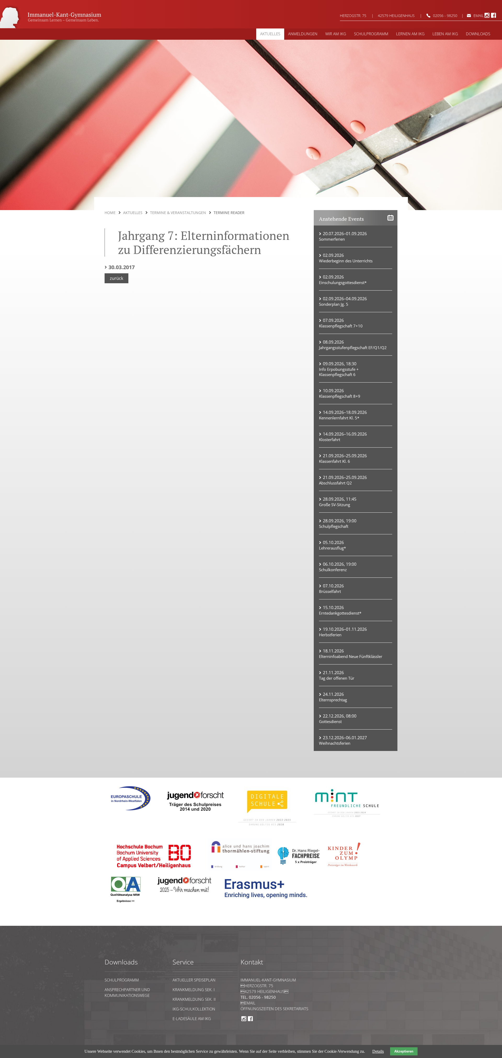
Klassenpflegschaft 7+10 (341, 325)
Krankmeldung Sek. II (194, 999)
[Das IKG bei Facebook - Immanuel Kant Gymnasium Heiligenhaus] (493, 17)
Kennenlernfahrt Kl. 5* (339, 417)
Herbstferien (330, 634)
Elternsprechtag (333, 699)
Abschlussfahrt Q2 (335, 482)
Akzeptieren (403, 1051)
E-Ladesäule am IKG (192, 1018)
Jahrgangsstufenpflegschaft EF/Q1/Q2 (353, 347)
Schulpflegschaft (333, 526)
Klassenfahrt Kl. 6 (334, 461)
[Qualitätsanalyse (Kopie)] (268, 902)
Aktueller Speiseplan (194, 979)
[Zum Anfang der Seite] (120, 923)
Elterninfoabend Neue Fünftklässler (350, 656)
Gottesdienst (330, 721)
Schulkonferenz (333, 569)
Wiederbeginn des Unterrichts (346, 260)
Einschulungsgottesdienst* (343, 282)
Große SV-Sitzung (334, 504)
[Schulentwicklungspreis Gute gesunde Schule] (347, 820)
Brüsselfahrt (330, 591)
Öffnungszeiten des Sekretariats (274, 1008)
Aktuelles (132, 212)
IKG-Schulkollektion (194, 1008)
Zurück (116, 278)
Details (378, 1051)
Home (110, 212)
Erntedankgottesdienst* (340, 613)
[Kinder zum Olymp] (346, 870)
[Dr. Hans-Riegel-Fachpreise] (299, 864)
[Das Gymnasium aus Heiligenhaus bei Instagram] (487, 17)
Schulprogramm (122, 979)
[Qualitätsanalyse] (131, 812)
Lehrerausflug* (332, 548)
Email (479, 15)
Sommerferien (332, 239)
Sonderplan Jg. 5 (333, 304)
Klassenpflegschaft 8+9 (339, 396)
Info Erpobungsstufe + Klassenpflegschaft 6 (339, 372)
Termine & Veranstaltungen (178, 212)
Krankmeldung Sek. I (194, 989)
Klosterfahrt (329, 439)
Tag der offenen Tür (336, 678)
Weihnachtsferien (334, 743)
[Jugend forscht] (194, 814)
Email (248, 1002)
